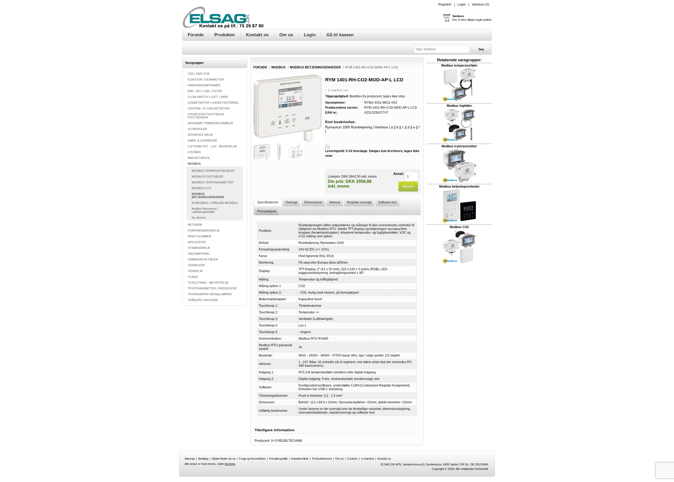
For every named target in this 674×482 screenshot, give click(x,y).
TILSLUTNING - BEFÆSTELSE (208, 282)
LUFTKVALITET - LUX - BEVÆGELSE (212, 146)
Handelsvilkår (300, 458)
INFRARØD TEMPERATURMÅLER (210, 123)
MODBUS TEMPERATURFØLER (213, 170)
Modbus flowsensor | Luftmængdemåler (205, 210)
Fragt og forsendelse (252, 458)
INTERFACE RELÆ (200, 134)
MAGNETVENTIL (199, 157)
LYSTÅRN (194, 152)
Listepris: (334, 176)
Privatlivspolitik (278, 458)
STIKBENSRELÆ (199, 247)
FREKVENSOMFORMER (204, 85)
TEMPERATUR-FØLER (203, 259)
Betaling (203, 458)
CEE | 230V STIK (199, 73)
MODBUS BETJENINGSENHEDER (208, 195)
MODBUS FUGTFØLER (207, 176)
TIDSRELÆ (195, 271)
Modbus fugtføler (459, 106)
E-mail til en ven (338, 90)
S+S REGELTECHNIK (286, 441)
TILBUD (193, 276)
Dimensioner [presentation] (313, 202)
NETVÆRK (195, 224)
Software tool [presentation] (387, 202)
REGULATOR (197, 242)
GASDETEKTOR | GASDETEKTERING (213, 102)
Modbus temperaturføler (459, 65)
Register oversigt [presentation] (359, 202)
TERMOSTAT (196, 265)
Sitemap (190, 458)
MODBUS (194, 163)
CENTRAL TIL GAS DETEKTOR (209, 108)
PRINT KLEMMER (199, 236)
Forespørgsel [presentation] (266, 211)
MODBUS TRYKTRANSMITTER (212, 182)
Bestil (408, 186)
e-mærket (367, 458)
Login (462, 4)
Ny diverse (199, 217)
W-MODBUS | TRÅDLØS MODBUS (214, 202)
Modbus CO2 (459, 227)
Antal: (398, 174)
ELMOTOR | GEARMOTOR (206, 79)
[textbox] (441, 49)
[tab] (267, 202)
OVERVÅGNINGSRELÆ (204, 230)
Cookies (352, 458)
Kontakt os (384, 458)
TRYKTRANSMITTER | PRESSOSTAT (212, 288)
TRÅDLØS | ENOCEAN (203, 300)
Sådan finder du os (224, 458)
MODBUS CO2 (201, 188)
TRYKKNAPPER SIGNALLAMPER (210, 294)
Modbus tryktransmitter (459, 146)
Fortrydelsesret (322, 458)
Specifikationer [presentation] (268, 202)
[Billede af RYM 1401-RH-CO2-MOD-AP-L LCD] (262, 152)
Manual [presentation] (334, 202)
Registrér (445, 4)
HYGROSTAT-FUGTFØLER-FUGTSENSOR (206, 116)
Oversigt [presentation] (291, 202)
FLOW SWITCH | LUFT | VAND (208, 96)
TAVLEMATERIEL (199, 253)
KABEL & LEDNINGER (202, 140)
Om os (339, 458)
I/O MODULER (197, 128)
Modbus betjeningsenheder (459, 186)
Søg (481, 49)
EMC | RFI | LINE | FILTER (205, 91)
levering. (230, 463)
